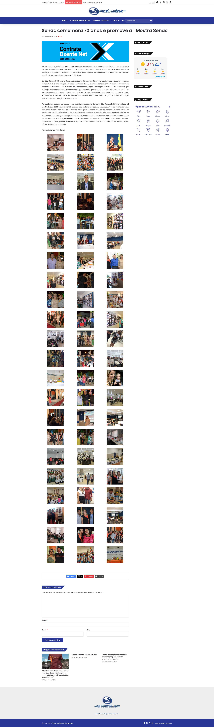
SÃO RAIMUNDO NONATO (80, 20)
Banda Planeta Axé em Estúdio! (84, 654)
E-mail (45, 630)
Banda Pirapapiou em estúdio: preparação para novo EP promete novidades (114, 656)
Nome (44, 620)
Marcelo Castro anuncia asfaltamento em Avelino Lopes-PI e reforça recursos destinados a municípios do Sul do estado (125, 2)
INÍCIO (64, 20)
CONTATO (115, 20)
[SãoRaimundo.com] (107, 11)
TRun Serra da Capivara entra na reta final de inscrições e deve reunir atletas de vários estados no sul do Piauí (55, 674)
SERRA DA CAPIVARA (101, 20)
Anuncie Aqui (160, 723)
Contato (169, 723)
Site (88, 630)
